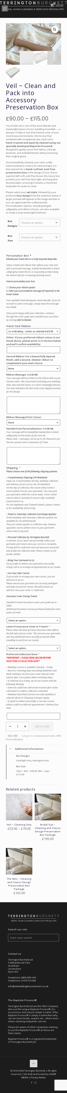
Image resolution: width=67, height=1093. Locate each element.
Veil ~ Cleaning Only (19, 824)
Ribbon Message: (22, 374)
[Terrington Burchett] (33, 5)
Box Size (10, 238)
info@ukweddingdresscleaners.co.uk (28, 986)
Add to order (42, 726)
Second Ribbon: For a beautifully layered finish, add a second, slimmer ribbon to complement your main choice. (30, 360)
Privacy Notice (38, 1077)
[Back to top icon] (33, 1063)
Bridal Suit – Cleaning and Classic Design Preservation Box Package (48, 829)
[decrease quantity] (10, 726)
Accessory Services (44, 735)
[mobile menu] (5, 8)
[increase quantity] (25, 726)
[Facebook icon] (31, 1082)
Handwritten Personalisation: (29, 428)
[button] (54, 29)
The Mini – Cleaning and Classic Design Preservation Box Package (19, 884)
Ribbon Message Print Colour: (24, 417)
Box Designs (12, 223)
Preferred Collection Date (22, 654)
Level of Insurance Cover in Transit (28, 626)
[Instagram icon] (35, 1082)
